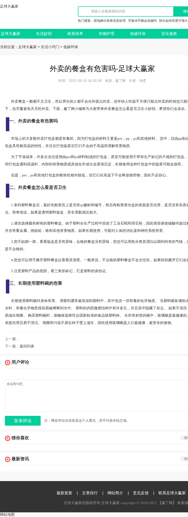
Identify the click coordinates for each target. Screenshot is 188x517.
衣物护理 (106, 34)
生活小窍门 (50, 47)
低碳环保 (138, 34)
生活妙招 (44, 34)
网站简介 (115, 493)
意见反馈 (141, 493)
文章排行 (90, 493)
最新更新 (64, 493)
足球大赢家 (9, 6)
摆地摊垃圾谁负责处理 (110, 20)
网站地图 (7, 515)
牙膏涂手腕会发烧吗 (142, 20)
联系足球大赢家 (172, 493)
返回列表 (27, 346)
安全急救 (169, 34)
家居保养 (75, 34)
